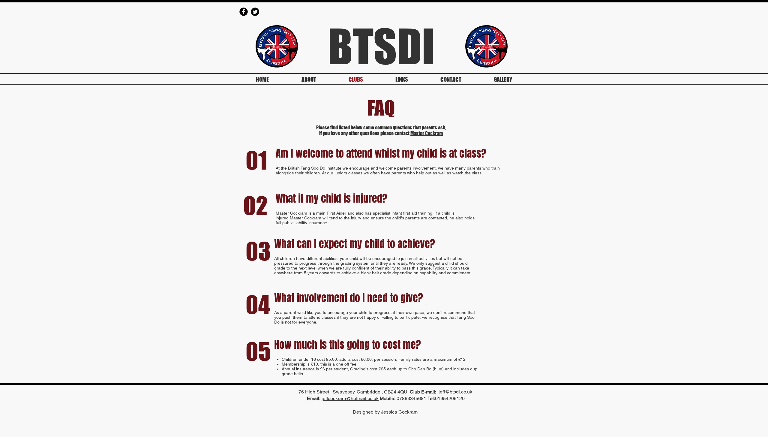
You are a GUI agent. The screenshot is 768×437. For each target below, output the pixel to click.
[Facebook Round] (243, 12)
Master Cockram (426, 133)
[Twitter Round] (255, 12)
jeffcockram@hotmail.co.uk (350, 398)
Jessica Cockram (399, 412)
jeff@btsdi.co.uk (455, 392)
